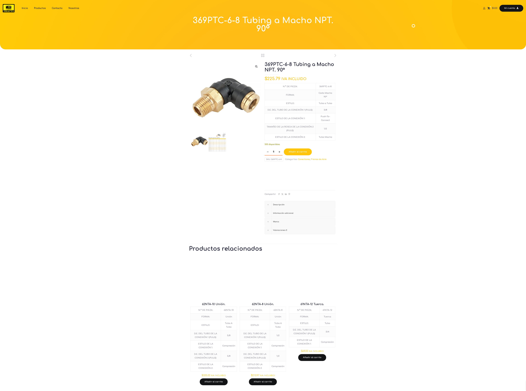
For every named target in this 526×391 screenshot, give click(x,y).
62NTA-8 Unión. (263, 304)
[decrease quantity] (267, 152)
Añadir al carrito (298, 152)
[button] (256, 66)
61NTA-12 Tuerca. (312, 304)
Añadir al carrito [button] (214, 382)
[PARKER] (275, 176)
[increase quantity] (279, 152)
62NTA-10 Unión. (213, 304)
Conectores (304, 159)
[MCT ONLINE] (9, 8)
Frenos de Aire (318, 159)
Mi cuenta (509, 8)
